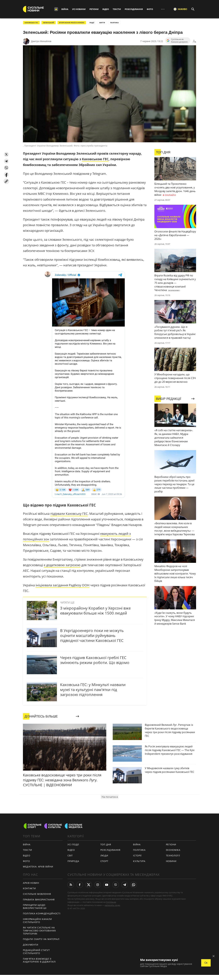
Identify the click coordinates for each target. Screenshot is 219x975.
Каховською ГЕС (95, 159)
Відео (105, 9)
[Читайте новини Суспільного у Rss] (70, 885)
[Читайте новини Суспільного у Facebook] (79, 885)
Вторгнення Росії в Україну (71, 22)
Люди (104, 855)
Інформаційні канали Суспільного (37, 921)
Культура (139, 861)
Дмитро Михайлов (41, 41)
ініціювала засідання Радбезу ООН (62, 585)
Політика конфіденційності (41, 913)
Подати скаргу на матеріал (41, 939)
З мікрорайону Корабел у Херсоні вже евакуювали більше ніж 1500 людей (95, 610)
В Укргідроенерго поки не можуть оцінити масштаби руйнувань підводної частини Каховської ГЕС (92, 635)
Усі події (73, 844)
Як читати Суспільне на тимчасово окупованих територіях (39, 930)
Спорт (104, 861)
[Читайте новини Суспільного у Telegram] (124, 885)
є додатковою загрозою (62, 565)
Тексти (117, 9)
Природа (73, 861)
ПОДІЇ (91, 22)
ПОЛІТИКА (114, 22)
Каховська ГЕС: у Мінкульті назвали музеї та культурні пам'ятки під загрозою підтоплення (93, 689)
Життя (102, 22)
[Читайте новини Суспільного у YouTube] (106, 885)
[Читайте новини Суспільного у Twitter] (88, 885)
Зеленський (48, 22)
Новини (171, 861)
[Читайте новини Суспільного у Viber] (115, 885)
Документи (30, 944)
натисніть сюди (112, 905)
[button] (6, 154)
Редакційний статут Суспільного (36, 952)
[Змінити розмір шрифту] (194, 41)
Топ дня (105, 844)
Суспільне (111, 902)
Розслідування (134, 9)
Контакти (29, 888)
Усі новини (79, 9)
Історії (137, 855)
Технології (173, 855)
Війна (64, 9)
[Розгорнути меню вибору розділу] (56, 9)
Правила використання (39, 899)
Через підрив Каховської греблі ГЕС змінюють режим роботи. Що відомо (94, 660)
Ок (205, 962)
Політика (139, 849)
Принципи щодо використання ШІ (34, 906)
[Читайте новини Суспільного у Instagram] (97, 885)
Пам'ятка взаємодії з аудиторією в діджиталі (39, 960)
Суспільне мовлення (37, 893)
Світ (70, 855)
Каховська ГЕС (31, 22)
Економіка (173, 849)
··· (163, 9)
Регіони (94, 9)
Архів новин (31, 882)
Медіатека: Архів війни (38, 866)
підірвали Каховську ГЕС (69, 513)
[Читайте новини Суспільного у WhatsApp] (133, 885)
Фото (150, 9)
